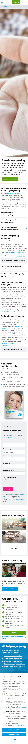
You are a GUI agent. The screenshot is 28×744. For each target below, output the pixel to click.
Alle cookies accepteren (14, 729)
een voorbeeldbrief (6, 293)
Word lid (14, 632)
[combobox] (14, 452)
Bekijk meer (14, 548)
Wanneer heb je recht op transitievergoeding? (8, 214)
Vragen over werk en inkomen (13, 661)
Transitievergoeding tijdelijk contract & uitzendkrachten (12, 268)
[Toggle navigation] (25, 2)
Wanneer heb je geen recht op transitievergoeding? (10, 221)
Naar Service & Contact (10, 589)
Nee (6, 482)
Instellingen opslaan (14, 734)
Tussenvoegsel (7, 449)
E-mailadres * (7, 463)
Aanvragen (8, 489)
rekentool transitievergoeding (12, 252)
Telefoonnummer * (9, 470)
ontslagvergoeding (13, 193)
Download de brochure (10, 179)
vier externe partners (13, 719)
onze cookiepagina (21, 725)
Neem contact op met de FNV (13, 656)
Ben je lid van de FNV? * (10, 477)
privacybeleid (12, 494)
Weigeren (14, 739)
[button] (23, 452)
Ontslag (5, 6)
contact (5, 311)
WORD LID (16, 2)
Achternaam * (7, 456)
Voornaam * (6, 442)
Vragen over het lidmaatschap (13, 658)
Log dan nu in (7, 437)
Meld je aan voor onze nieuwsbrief (14, 666)
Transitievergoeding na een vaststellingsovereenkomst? (9, 228)
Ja (5, 479)
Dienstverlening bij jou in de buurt (14, 664)
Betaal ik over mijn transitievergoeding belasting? (12, 275)
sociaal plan (21, 256)
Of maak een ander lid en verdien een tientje (12, 637)
